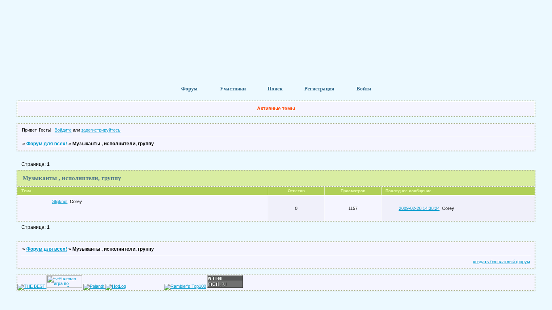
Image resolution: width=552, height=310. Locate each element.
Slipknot (59, 201)
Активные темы (276, 108)
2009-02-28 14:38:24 (419, 208)
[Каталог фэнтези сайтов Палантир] (94, 286)
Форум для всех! (46, 144)
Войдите (63, 130)
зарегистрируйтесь (100, 130)
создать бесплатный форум (501, 261)
